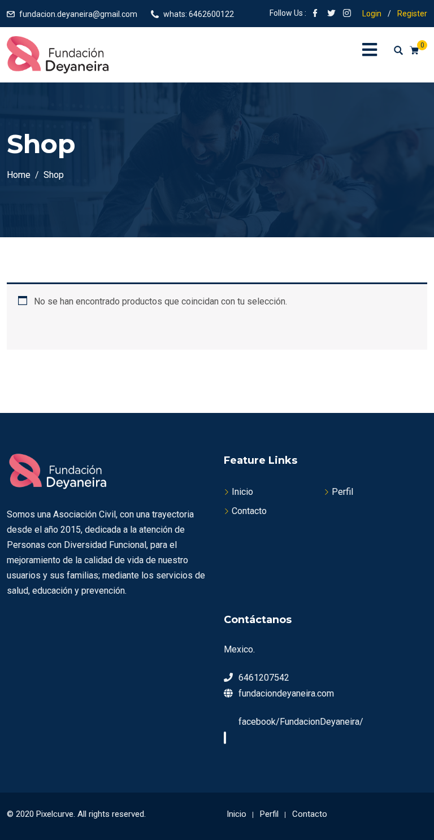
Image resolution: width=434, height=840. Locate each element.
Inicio (242, 491)
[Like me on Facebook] (315, 14)
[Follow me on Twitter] (331, 14)
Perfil (342, 491)
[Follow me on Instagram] (347, 14)
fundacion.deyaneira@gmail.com (78, 14)
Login (371, 13)
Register (412, 13)
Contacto (249, 511)
